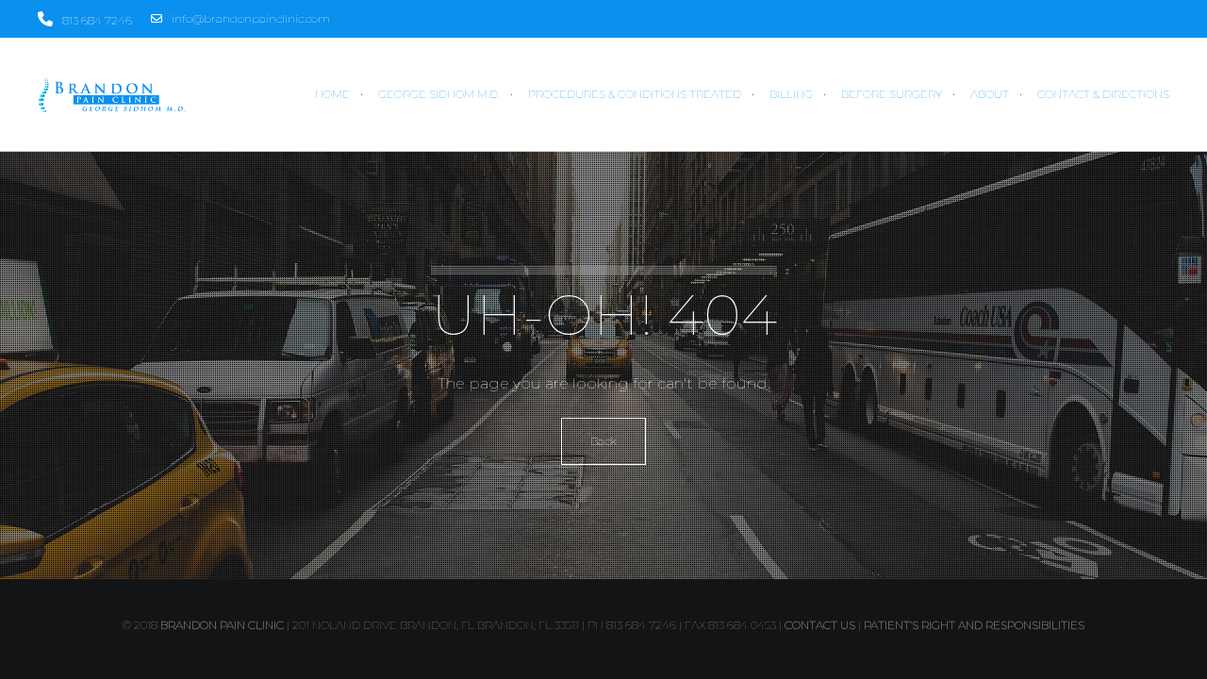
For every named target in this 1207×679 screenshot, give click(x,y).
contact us (820, 625)
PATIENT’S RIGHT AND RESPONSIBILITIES (974, 625)
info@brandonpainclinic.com (251, 18)
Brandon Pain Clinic (222, 625)
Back (603, 441)
